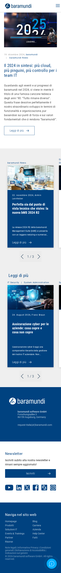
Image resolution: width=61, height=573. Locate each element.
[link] (23, 5)
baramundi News (18, 58)
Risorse (9, 541)
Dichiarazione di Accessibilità (30, 550)
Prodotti (9, 525)
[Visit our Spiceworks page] (44, 488)
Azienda (37, 529)
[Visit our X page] (27, 488)
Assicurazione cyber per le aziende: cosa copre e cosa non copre (30, 328)
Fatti (35, 537)
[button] (58, 6)
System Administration (36, 282)
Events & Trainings (14, 533)
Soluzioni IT (11, 529)
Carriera (37, 525)
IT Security (13, 282)
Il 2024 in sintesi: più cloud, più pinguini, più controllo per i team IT (30, 70)
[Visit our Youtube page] (9, 488)
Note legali (10, 547)
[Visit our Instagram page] (53, 488)
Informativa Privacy (28, 547)
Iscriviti (30, 473)
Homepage (11, 521)
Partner (9, 537)
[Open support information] (52, 564)
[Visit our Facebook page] (36, 488)
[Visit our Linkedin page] (19, 488)
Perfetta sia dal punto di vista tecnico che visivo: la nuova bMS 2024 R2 (30, 208)
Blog (35, 521)
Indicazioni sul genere (16, 553)
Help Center (39, 533)
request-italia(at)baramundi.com (35, 425)
